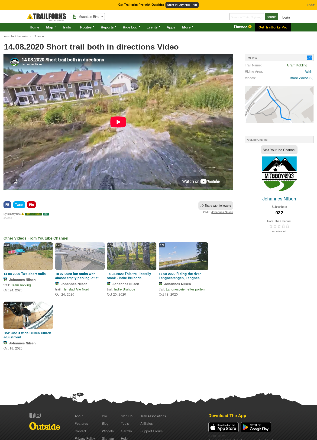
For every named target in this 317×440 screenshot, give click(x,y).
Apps (171, 27)
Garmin (126, 431)
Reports (107, 27)
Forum (151, 431)
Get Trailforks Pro (273, 27)
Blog (105, 423)
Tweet (19, 204)
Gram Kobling (21, 285)
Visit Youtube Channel (279, 149)
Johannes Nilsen (222, 212)
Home (34, 27)
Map (49, 27)
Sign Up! (127, 416)
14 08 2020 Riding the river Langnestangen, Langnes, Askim (180, 275)
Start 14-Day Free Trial (182, 5)
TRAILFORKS (34, 214)
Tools (125, 423)
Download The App (227, 415)
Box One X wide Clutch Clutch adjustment (27, 335)
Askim (309, 71)
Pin (31, 204)
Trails (66, 27)
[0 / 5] (279, 226)
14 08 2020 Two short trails (24, 273)
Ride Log (130, 27)
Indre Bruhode (124, 289)
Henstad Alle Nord (75, 289)
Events (152, 27)
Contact (80, 431)
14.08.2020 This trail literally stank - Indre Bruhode (129, 275)
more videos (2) (302, 77)
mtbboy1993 (14, 213)
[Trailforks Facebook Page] (32, 415)
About (79, 416)
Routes (86, 27)
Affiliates (146, 423)
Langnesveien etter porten (185, 289)
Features (81, 423)
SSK (46, 214)
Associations (153, 416)
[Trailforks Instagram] (38, 415)
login (286, 17)
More (186, 27)
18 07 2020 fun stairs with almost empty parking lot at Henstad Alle (77, 275)
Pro (104, 416)
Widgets (108, 431)
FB (7, 204)
